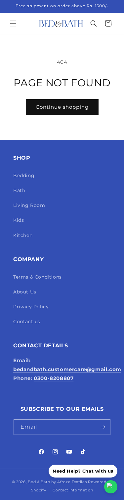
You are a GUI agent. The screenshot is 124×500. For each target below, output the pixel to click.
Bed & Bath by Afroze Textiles (57, 482)
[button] (13, 23)
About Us (24, 292)
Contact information (73, 490)
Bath (19, 190)
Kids (18, 220)
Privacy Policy (31, 307)
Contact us (26, 322)
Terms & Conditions (37, 277)
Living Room (29, 205)
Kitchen (22, 235)
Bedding (23, 175)
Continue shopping (62, 107)
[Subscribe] (103, 427)
